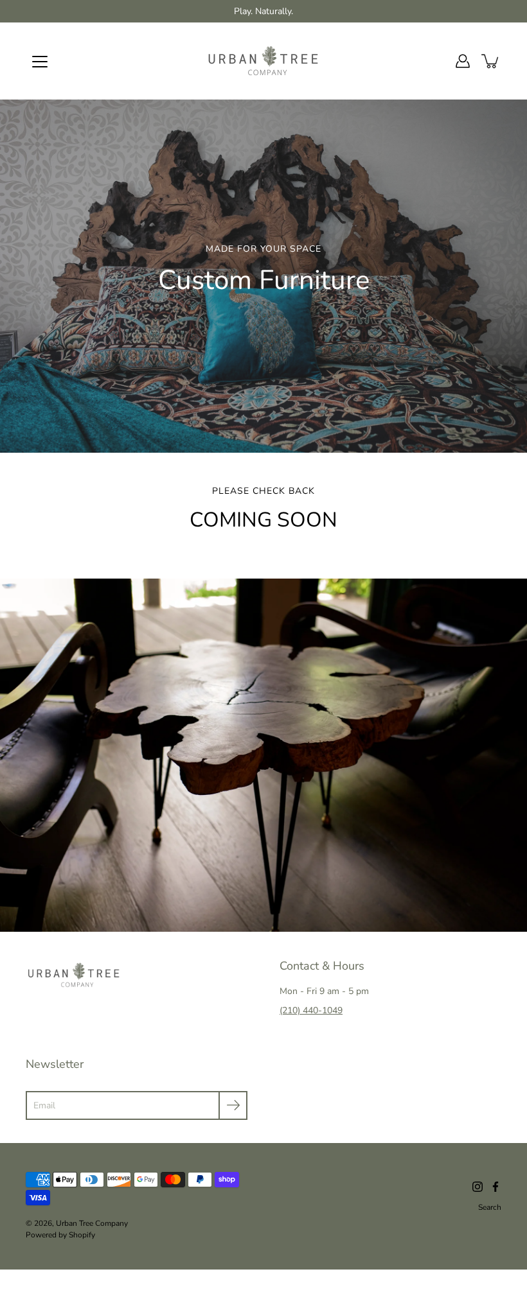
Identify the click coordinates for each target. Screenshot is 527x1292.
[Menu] (40, 61)
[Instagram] (477, 1187)
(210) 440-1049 (311, 1010)
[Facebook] (495, 1187)
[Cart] (491, 61)
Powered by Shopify (60, 1235)
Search (489, 1207)
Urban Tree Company (92, 1223)
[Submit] (233, 1105)
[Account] (462, 61)
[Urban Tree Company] (263, 61)
